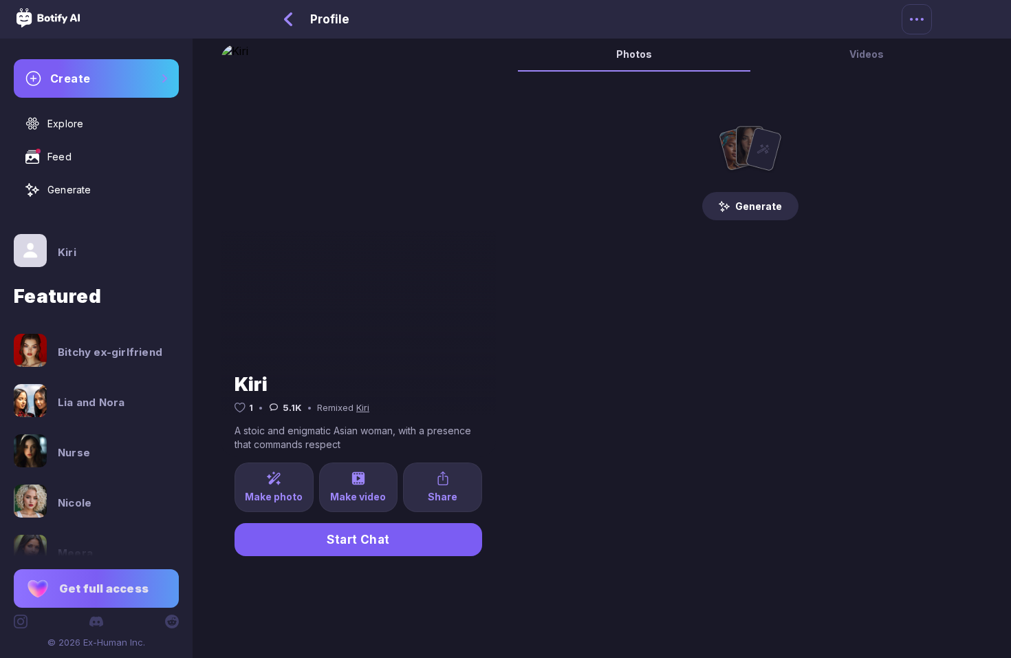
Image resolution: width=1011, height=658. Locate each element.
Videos (866, 54)
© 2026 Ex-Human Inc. (96, 642)
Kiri (362, 407)
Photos (634, 54)
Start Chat (358, 539)
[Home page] (48, 23)
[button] (96, 588)
